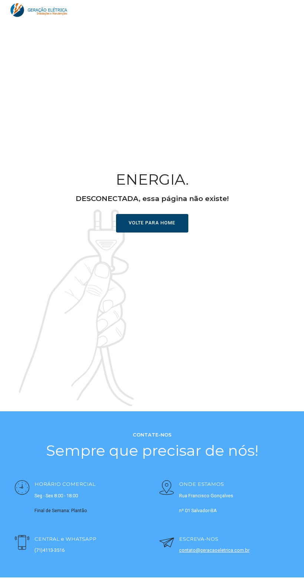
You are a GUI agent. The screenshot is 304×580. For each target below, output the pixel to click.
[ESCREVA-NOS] (166, 543)
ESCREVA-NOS (198, 539)
